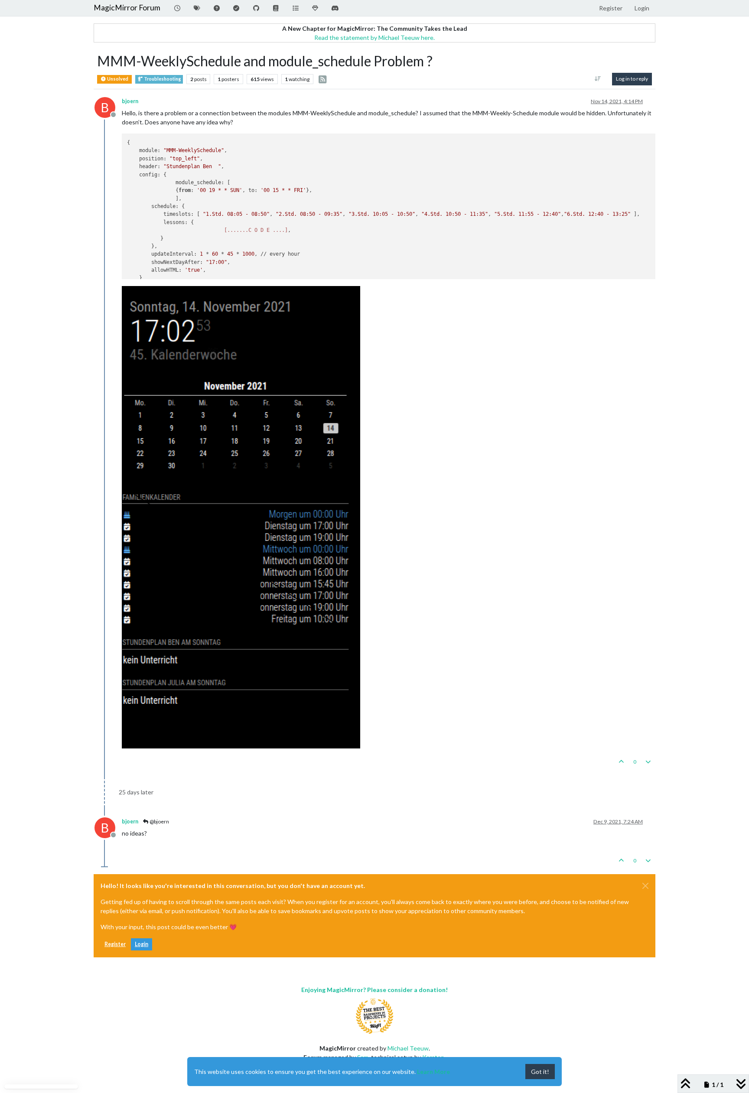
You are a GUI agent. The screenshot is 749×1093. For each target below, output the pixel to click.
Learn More (433, 1071)
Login (141, 944)
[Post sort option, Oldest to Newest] (598, 79)
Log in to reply (632, 78)
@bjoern (159, 821)
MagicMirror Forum (127, 7)
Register (115, 944)
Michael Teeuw (408, 1048)
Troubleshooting (162, 78)
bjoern (130, 101)
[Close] (645, 886)
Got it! (540, 1071)
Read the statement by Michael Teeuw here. (374, 37)
